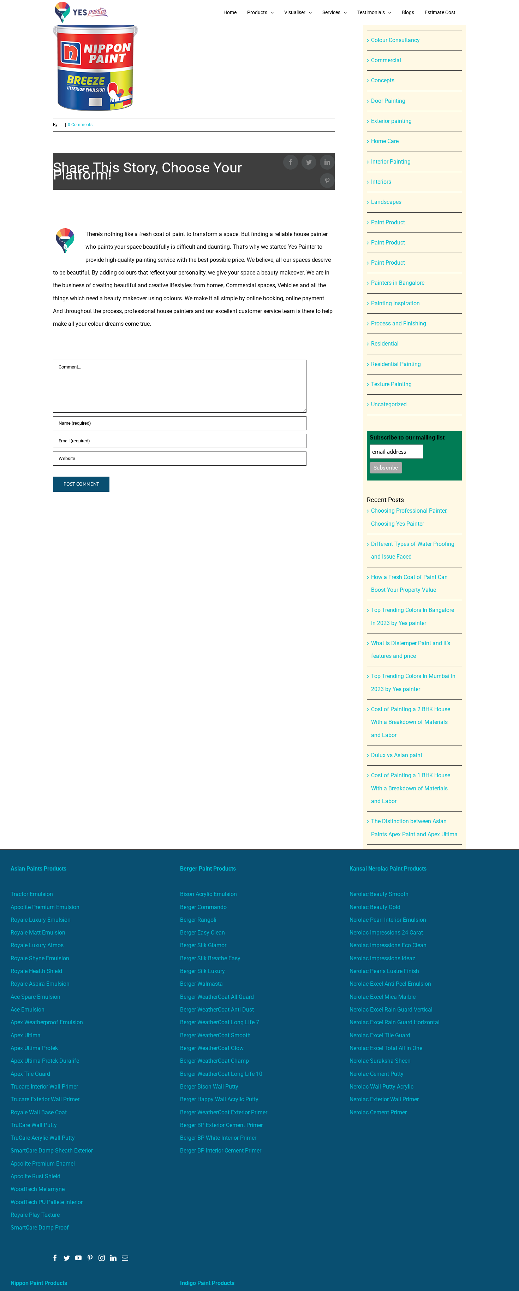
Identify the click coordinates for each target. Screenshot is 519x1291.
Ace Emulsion (27, 1009)
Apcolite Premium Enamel (43, 1163)
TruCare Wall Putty (34, 1125)
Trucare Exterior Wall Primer (45, 1099)
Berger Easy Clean (202, 932)
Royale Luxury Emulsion (41, 919)
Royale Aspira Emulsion (40, 983)
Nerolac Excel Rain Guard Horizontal (395, 1022)
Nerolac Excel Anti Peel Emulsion (390, 983)
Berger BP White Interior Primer (218, 1137)
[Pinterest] (90, 1258)
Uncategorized (389, 404)
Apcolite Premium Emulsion (45, 907)
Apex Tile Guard (30, 1074)
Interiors (381, 181)
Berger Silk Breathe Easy (210, 958)
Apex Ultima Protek (34, 1048)
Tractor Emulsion (32, 894)
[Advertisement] (259, 77)
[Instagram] (102, 1258)
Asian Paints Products (38, 868)
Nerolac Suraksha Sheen (380, 1060)
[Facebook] (55, 1258)
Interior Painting (391, 161)
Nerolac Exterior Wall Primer (384, 1099)
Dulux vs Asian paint (396, 755)
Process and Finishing (398, 323)
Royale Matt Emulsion (38, 932)
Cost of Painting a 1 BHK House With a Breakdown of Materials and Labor (410, 788)
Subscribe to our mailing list (407, 438)
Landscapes (386, 202)
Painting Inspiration (395, 303)
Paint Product (388, 222)
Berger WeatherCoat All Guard (217, 997)
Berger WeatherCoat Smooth (215, 1035)
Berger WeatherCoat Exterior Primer (223, 1112)
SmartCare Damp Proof (40, 1227)
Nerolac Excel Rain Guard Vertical (391, 1009)
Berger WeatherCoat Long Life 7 (219, 1022)
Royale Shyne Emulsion (40, 958)
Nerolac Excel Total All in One (387, 1048)
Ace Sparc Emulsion (35, 997)
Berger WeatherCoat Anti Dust (217, 1009)
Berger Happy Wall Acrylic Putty (219, 1099)
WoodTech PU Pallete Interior (47, 1202)
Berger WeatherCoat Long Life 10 (221, 1074)
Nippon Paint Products (39, 1283)
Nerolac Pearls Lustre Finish (384, 971)
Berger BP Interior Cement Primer (220, 1150)
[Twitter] (67, 1258)
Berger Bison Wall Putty (209, 1086)
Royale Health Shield (36, 971)
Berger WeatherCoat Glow (212, 1048)
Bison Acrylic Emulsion (208, 894)
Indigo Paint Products (207, 1283)
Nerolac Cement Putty (377, 1074)
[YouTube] (78, 1258)
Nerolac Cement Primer (378, 1112)
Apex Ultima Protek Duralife (45, 1060)
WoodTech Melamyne (38, 1189)
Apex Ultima (26, 1035)
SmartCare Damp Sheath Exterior (52, 1150)
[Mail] (125, 1258)
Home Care (385, 141)
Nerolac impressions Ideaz (382, 958)
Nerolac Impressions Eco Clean (388, 945)
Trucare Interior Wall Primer (44, 1086)
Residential (385, 343)
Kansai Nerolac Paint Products (388, 868)
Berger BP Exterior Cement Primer (221, 1125)
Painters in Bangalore (397, 282)
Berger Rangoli (198, 919)
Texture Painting (391, 384)
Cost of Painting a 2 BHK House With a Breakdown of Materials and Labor (410, 722)
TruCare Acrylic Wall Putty (43, 1137)
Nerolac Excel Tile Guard (380, 1035)
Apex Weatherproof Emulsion (47, 1022)
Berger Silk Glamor (203, 945)
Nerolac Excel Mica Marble (383, 997)
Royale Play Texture (35, 1215)
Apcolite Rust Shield (35, 1176)
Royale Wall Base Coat (39, 1112)
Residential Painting (396, 364)
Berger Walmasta (201, 983)
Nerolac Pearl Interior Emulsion (388, 919)
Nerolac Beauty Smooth (379, 894)
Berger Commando (203, 907)
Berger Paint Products (208, 868)
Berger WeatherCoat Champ (214, 1060)
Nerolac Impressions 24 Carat (386, 932)
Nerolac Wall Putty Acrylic (381, 1086)
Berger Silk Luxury (202, 971)
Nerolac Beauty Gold (375, 907)
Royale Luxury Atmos (37, 945)
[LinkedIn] (113, 1258)
